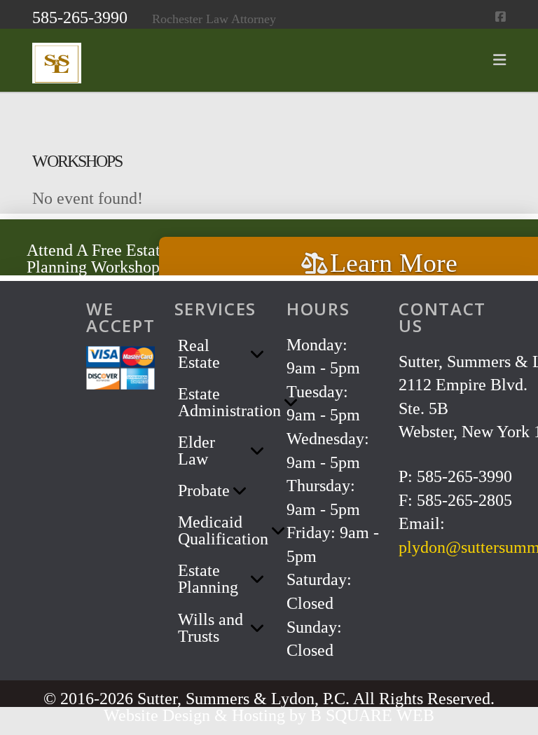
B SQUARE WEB (372, 715)
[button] (499, 60)
